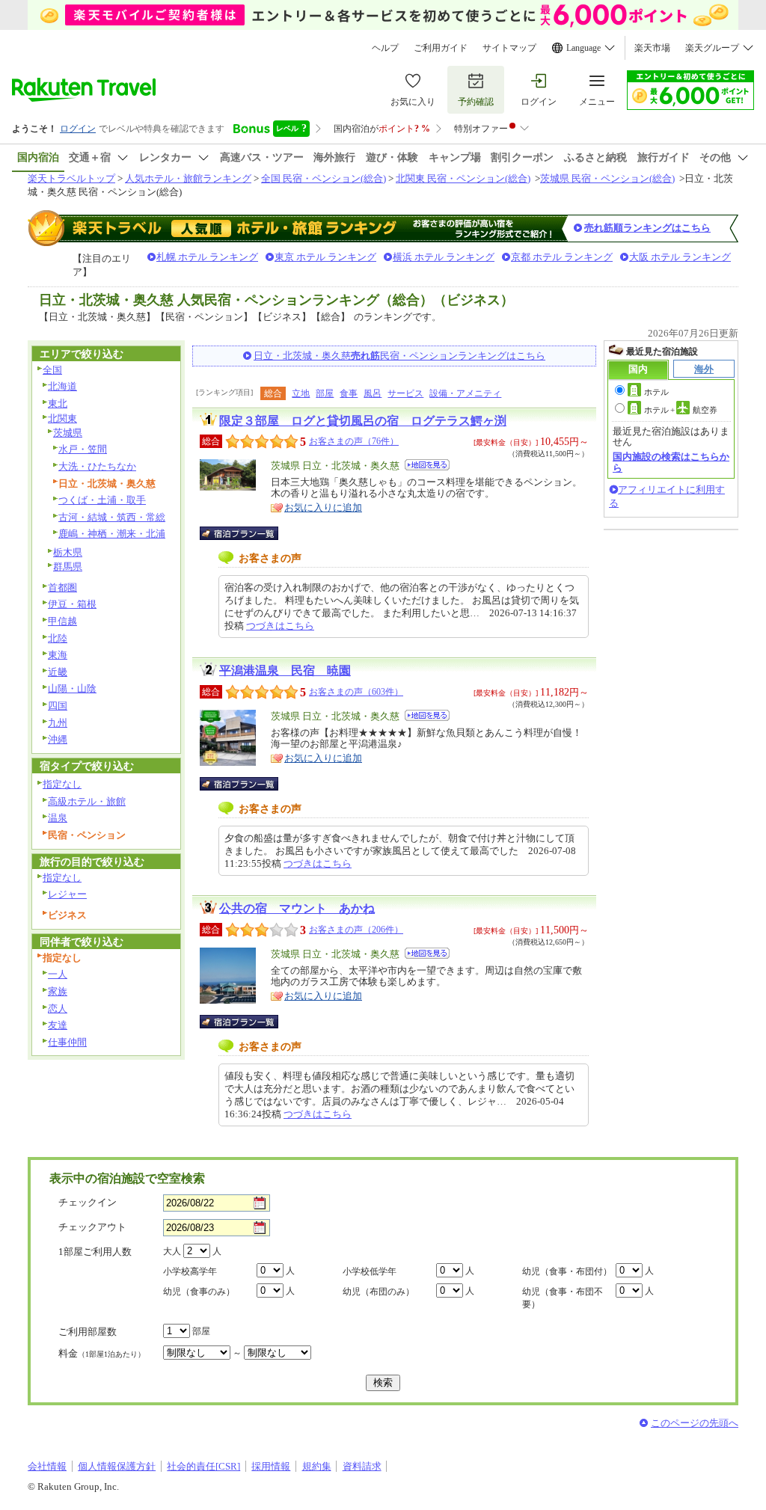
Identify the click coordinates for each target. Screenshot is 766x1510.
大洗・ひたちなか (97, 466)
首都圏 (62, 587)
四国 (57, 705)
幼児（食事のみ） (199, 1291)
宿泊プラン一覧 (246, 533)
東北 (57, 403)
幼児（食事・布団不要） (562, 1298)
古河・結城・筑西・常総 (111, 517)
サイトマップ (509, 48)
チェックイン (87, 1202)
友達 (57, 1025)
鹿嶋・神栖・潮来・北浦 (111, 533)
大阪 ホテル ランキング (680, 257)
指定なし (62, 784)
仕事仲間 (67, 1042)
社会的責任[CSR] (203, 1466)
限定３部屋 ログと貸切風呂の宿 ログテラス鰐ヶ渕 (362, 420)
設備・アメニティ (465, 393)
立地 (301, 393)
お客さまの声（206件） (356, 929)
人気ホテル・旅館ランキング (188, 178)
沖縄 (57, 739)
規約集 (316, 1466)
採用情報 (270, 1466)
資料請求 (362, 1466)
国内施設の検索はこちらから (671, 462)
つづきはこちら (280, 625)
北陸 (57, 638)
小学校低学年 (369, 1271)
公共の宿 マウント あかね (297, 908)
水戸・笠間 (82, 449)
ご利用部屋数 (87, 1331)
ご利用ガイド (441, 48)
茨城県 (67, 432)
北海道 (62, 386)
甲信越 (62, 621)
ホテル (656, 391)
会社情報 (47, 1466)
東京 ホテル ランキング (325, 257)
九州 (57, 722)
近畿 (57, 672)
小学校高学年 (190, 1271)
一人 (57, 974)
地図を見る (427, 464)
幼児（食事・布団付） (567, 1271)
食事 (349, 393)
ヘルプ (385, 48)
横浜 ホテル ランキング (443, 257)
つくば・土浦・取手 (102, 500)
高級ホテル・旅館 (87, 801)
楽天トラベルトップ (71, 178)
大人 (172, 1251)
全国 (52, 369)
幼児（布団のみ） (378, 1291)
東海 (57, 654)
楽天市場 (652, 48)
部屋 (325, 393)
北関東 (62, 418)
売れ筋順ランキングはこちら (647, 227)
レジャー (67, 894)
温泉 (57, 817)
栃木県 (67, 552)
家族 (57, 991)
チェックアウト (92, 1227)
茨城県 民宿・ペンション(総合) (607, 178)
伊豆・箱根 (72, 604)
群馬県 (67, 566)
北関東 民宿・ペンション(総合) (463, 178)
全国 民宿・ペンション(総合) (323, 178)
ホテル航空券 (680, 409)
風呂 (373, 393)
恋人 (57, 1008)
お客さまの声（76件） (354, 441)
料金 (101, 1353)
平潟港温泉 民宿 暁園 (285, 670)
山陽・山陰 (72, 688)
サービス (405, 393)
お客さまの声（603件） (356, 692)
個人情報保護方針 (117, 1466)
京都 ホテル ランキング (562, 257)
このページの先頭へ (694, 1422)
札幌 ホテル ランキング (207, 257)
